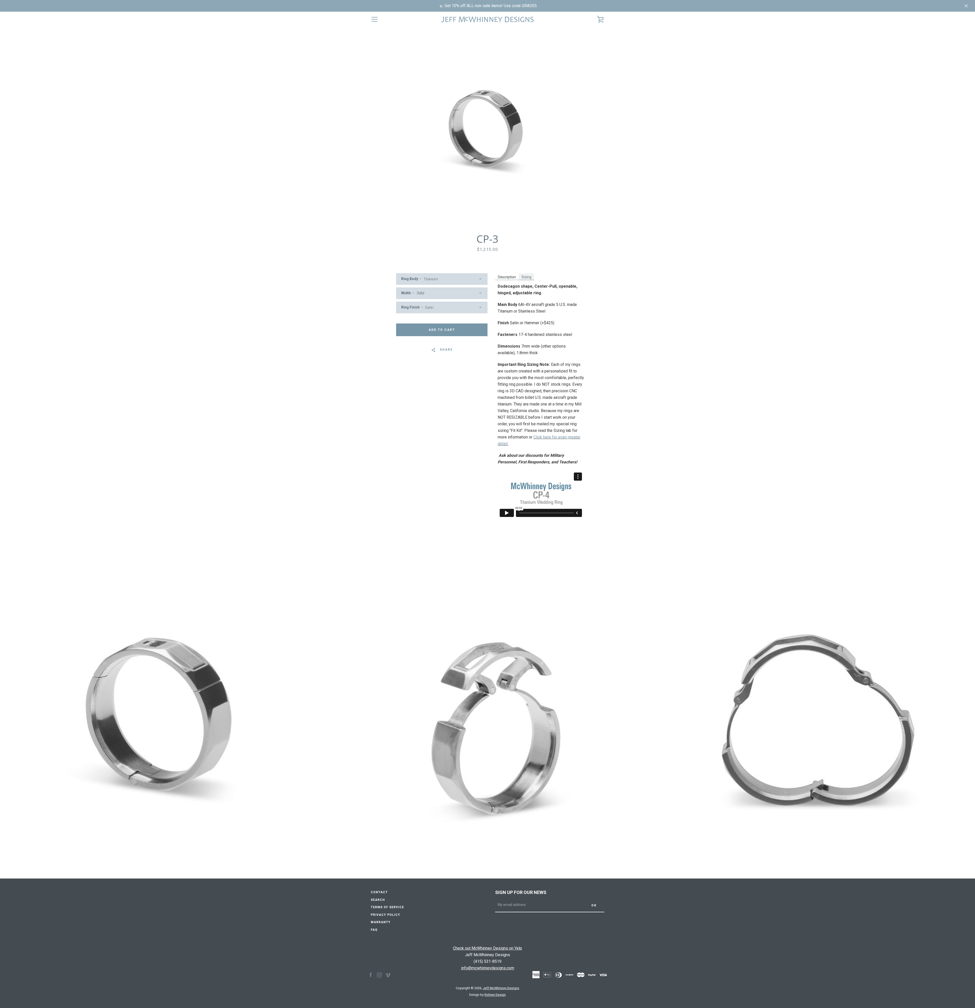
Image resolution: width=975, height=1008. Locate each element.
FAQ (374, 930)
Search (378, 900)
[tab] (507, 277)
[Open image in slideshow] (487, 129)
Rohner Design (495, 995)
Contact (379, 892)
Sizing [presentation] (526, 277)
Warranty (381, 922)
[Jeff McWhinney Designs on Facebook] (370, 974)
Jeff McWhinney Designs (501, 988)
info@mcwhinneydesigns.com (487, 968)
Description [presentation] (507, 277)
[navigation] (374, 19)
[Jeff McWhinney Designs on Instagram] (379, 974)
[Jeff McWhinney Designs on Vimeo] (388, 974)
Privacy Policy (385, 915)
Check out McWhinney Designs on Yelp (487, 948)
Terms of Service (387, 907)
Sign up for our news (520, 892)
